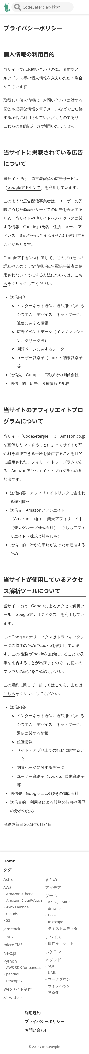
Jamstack (11, 928)
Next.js (9, 953)
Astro (8, 879)
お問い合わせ (36, 1030)
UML (52, 972)
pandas (12, 973)
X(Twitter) (12, 997)
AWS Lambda (17, 906)
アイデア (53, 887)
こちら (61, 685)
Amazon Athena (19, 893)
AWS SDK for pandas (23, 967)
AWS (7, 887)
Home (9, 861)
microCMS (13, 945)
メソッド (53, 959)
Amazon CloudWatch (24, 900)
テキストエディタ (63, 928)
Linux (8, 937)
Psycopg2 (14, 980)
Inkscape (55, 921)
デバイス (53, 937)
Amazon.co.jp (73, 436)
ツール (51, 895)
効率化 (53, 992)
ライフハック (59, 985)
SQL (51, 965)
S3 (8, 920)
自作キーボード (61, 943)
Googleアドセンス (24, 187)
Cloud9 (12, 913)
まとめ (51, 879)
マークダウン (59, 979)
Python (10, 961)
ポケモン (53, 951)
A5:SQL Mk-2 (59, 901)
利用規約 (33, 1012)
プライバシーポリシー (44, 1021)
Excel (52, 915)
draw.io (54, 908)
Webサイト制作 (17, 989)
